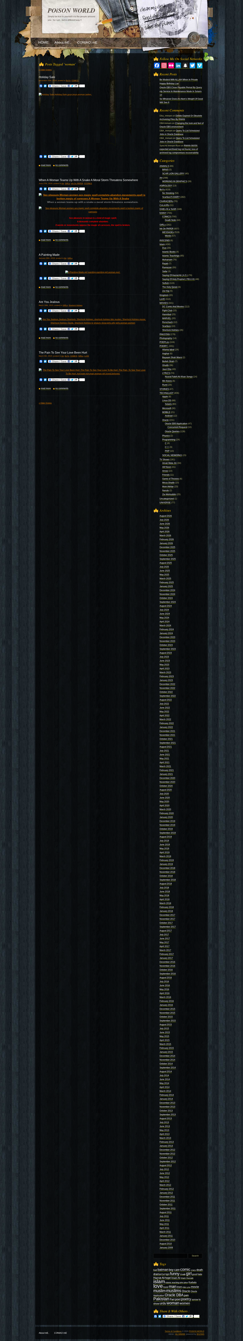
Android (169, 416)
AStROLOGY (166, 185)
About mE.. (44, 1333)
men (179, 1286)
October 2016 (166, 970)
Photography (166, 338)
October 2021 (166, 739)
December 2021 (167, 731)
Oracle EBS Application (176, 423)
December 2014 (167, 1056)
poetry (186, 1299)
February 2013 (167, 1142)
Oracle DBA (174, 1295)
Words (168, 236)
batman (163, 1269)
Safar (164, 271)
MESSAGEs (168, 232)
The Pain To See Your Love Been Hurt (63, 352)
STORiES (88, 183)
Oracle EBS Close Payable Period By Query (181, 87)
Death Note (170, 220)
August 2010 (166, 1243)
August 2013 (166, 1118)
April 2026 (165, 531)
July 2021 (164, 750)
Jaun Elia (166, 369)
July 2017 (164, 934)
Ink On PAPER (77, 183)
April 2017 (165, 946)
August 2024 (166, 606)
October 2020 (166, 786)
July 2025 (164, 567)
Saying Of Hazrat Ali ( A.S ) (175, 275)
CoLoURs (164, 205)
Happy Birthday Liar (169, 83)
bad (155, 1270)
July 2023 (164, 657)
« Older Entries (45, 70)
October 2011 (166, 1204)
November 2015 (167, 1013)
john (181, 1282)
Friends (166, 475)
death (199, 1269)
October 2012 (166, 1157)
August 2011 (166, 1212)
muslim (159, 1291)
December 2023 (167, 637)
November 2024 (167, 594)
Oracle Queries (172, 431)
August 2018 (166, 883)
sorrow (195, 1299)
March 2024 (165, 625)
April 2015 (165, 1040)
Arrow (165, 471)
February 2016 (167, 1001)
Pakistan (161, 1299)
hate (200, 1274)
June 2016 (165, 985)
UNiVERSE (165, 502)
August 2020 (166, 790)
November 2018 (167, 872)
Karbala (192, 1282)
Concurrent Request (177, 427)
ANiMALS (164, 166)
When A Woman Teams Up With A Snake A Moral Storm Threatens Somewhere (88, 180)
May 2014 (164, 1083)
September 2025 (168, 559)
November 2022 (167, 688)
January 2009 (166, 1247)
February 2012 (167, 1189)
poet (178, 1299)
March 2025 (165, 578)
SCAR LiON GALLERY (173, 173)
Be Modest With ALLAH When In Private (179, 79)
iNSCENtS (165, 240)
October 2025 (166, 555)
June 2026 (165, 524)
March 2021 (165, 766)
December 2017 (167, 915)
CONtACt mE (60, 1333)
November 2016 (167, 966)
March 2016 (165, 997)
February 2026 (167, 539)
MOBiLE (166, 412)
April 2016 (165, 993)
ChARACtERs (166, 201)
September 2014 (168, 1067)
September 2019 (168, 833)
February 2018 (167, 907)
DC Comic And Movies (173, 306)
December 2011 (167, 1197)
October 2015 (166, 1017)
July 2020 (164, 794)
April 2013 (165, 1134)
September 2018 (168, 880)
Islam (162, 244)
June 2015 (165, 1032)
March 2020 (165, 809)
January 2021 (166, 774)
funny (174, 1273)
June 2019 (165, 844)
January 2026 (166, 543)
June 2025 (165, 570)
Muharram (167, 259)
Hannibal (166, 314)
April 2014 (165, 1087)
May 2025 (164, 574)
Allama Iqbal (168, 349)
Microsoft (166, 408)
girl (189, 1273)
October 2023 (166, 645)
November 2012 (167, 1153)
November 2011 (167, 1200)
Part (172, 1299)
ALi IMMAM (180, 1334)
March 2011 (165, 1232)
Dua (164, 248)
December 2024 (167, 590)
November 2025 (167, 551)
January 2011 (166, 1236)
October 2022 (166, 692)
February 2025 (167, 582)
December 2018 (167, 868)
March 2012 (165, 1185)
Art (63, 183)
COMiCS (75, 80)
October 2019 (166, 829)
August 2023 (166, 653)
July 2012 (164, 1169)
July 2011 (164, 1216)
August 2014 (166, 1071)
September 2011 (168, 1208)
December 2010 (167, 1240)
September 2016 (168, 973)
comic (185, 1269)
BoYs (68, 80)
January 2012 (166, 1193)
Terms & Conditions (173, 1331)
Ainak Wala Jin (169, 463)
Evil (163, 1274)
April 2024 (165, 621)
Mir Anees (167, 381)
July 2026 (164, 520)
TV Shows (164, 459)
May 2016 (164, 989)
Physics (166, 435)
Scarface (166, 326)
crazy (193, 1270)
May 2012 (164, 1177)
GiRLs (67, 183)
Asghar (165, 353)
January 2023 (166, 680)
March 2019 (165, 856)
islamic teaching (172, 1282)
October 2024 (166, 598)
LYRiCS (166, 373)
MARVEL (166, 318)
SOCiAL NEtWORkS (172, 455)
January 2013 (166, 1146)
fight (167, 1274)
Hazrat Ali (159, 1277)
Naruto (165, 490)
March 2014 (165, 1091)
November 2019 (167, 825)
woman (173, 1303)
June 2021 (165, 754)
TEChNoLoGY (166, 393)
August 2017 (166, 930)
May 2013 (164, 1130)
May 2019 (164, 848)
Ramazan (167, 267)
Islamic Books (169, 252)
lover (165, 1287)
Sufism (165, 283)
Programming (168, 439)
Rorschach (167, 322)
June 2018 (165, 891)
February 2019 (167, 860)
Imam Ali (175, 1278)
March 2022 (165, 719)
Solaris (168, 404)
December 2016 (167, 962)
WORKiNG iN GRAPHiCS (174, 181)
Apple (165, 396)
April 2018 (165, 899)
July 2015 (164, 1028)
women (185, 1303)
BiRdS (165, 169)
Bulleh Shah (168, 361)
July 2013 (164, 1122)
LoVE (86, 356)
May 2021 (164, 758)
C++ (167, 447)
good (194, 1274)
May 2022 (164, 711)
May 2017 (164, 942)
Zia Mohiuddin (169, 494)
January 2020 (166, 817)
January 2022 (166, 727)
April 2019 (165, 852)
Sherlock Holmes (75, 305)
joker (186, 1282)
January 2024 (166, 633)
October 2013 (166, 1110)
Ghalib (165, 365)
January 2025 (166, 586)
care (177, 1269)
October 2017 (166, 923)
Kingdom (164, 295)
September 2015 (168, 1020)
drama (157, 1274)
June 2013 (165, 1126)
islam (159, 1281)
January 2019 (166, 864)
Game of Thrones (170, 479)
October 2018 (166, 876)
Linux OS (166, 400)
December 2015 (167, 1009)
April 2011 (164, 1228)
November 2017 (167, 919)
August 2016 (166, 977)
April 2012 (165, 1181)
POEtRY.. (164, 346)
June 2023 (165, 660)
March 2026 (165, 535)
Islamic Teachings (170, 256)
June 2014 (165, 1079)
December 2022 (167, 684)
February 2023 (167, 676)
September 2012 (168, 1161)
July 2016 (164, 981)
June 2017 (165, 938)
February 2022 (167, 723)
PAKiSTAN (165, 334)
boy (171, 1269)
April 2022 (165, 715)
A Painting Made (49, 254)
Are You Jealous (49, 301)
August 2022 (166, 700)
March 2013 (165, 1138)
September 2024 (168, 602)
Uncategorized (167, 498)
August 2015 (166, 1024)
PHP (167, 451)
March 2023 (165, 672)
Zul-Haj (165, 291)
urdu (163, 1303)
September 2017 (168, 927)
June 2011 (165, 1220)
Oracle (165, 420)
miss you (186, 1287)
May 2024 (164, 617)
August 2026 (166, 516)
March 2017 (165, 950)
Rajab (165, 263)
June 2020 (165, 797)
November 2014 (167, 1060)
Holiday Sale (47, 77)
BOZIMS (200, 1334)
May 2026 (164, 527)
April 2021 (165, 762)
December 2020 (167, 778)
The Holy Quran (170, 287)
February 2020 (167, 813)
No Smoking (168, 193)
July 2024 (164, 610)
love (158, 1286)
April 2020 (165, 805)
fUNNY (163, 213)
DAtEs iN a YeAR (168, 209)
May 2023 (164, 664)
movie (195, 1287)
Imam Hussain (187, 1278)
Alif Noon (166, 467)
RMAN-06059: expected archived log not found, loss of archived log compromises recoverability (179, 149)
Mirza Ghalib (168, 482)
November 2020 (167, 782)
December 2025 (167, 547)
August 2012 (166, 1165)
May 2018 (164, 895)
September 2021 (168, 743)
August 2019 (166, 837)
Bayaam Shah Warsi (172, 357)
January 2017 (166, 958)
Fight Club (167, 310)
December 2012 (167, 1150)
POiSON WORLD (71, 10)
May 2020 (164, 801)
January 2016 (166, 1005)
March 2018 (165, 903)
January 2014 (166, 1099)
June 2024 (165, 614)
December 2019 (167, 821)
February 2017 (167, 954)
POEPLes (164, 342)
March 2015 (165, 1044)
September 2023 (168, 649)
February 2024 (167, 629)
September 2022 (168, 696)
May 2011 (164, 1224)
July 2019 (164, 840)
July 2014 (164, 1075)
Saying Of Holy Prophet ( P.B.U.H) (178, 279)
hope (168, 1277)
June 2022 (165, 707)
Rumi (164, 385)
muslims (173, 1290)
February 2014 (167, 1095)
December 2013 (167, 1103)
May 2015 (164, 1036)
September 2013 (168, 1114)
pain (186, 1295)
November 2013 (167, 1107)
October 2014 (166, 1063)
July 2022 (164, 704)
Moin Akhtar (168, 486)
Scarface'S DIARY (171, 197)
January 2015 (166, 1052)
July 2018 (164, 887)
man (172, 1286)
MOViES (164, 303)
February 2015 (167, 1048)
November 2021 (167, 735)
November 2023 (167, 641)
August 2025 (166, 563)
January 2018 (166, 911)
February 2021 (167, 770)
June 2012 (165, 1173)
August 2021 (166, 747)
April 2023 (165, 668)
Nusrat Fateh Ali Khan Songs (179, 376)
